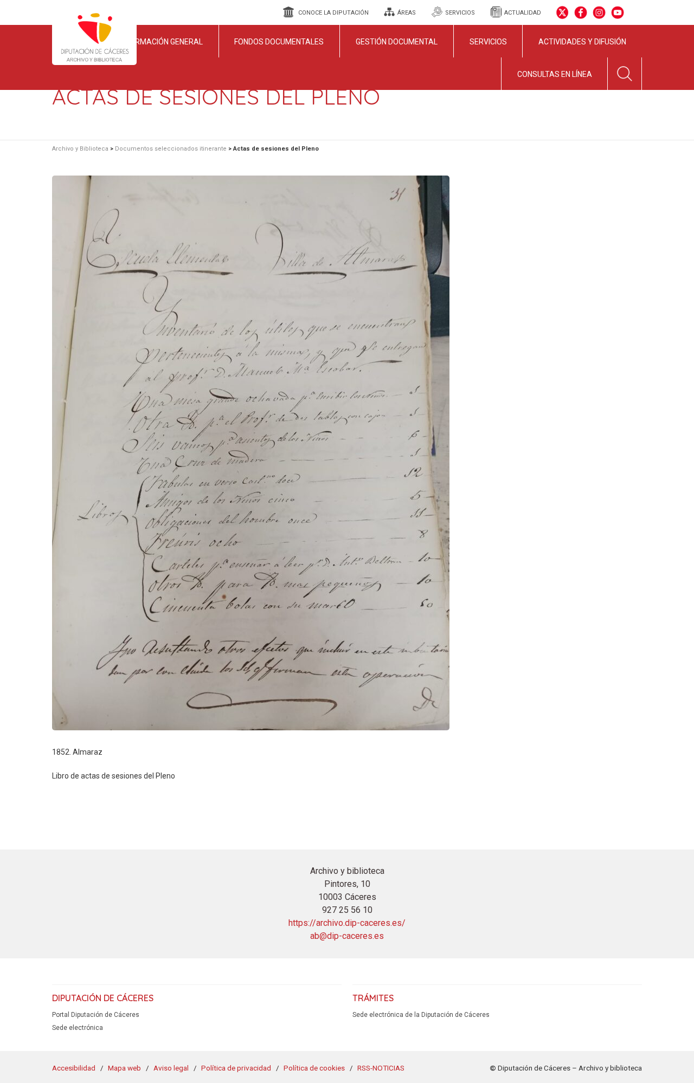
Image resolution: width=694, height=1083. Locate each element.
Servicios (488, 41)
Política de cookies (314, 1067)
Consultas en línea (554, 74)
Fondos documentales (279, 41)
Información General (161, 41)
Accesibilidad (73, 1067)
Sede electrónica (77, 1028)
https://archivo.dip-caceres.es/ (347, 923)
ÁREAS (406, 12)
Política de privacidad (236, 1067)
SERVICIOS (460, 12)
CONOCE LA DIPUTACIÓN (333, 12)
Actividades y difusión (582, 41)
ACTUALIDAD (522, 12)
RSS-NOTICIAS (380, 1067)
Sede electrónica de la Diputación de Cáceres (421, 1015)
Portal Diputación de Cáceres (95, 1015)
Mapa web (124, 1067)
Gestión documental (397, 41)
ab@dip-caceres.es (347, 936)
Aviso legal (171, 1067)
